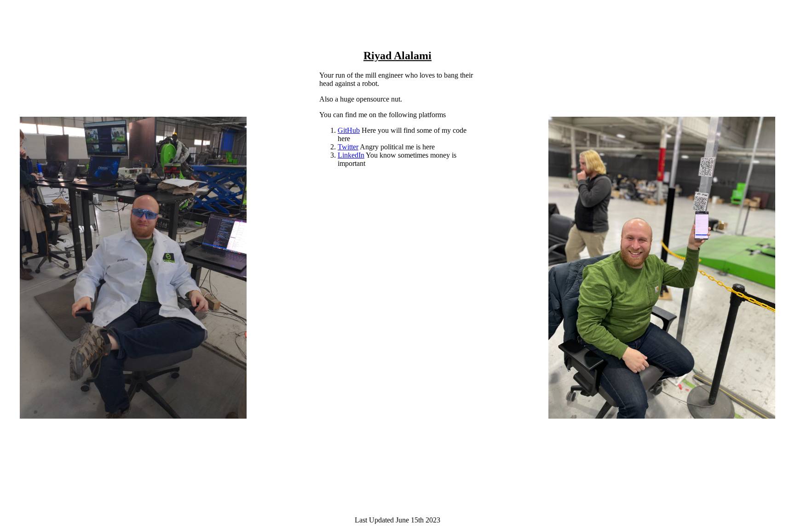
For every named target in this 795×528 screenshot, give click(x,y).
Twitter (348, 147)
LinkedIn (351, 155)
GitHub (349, 130)
